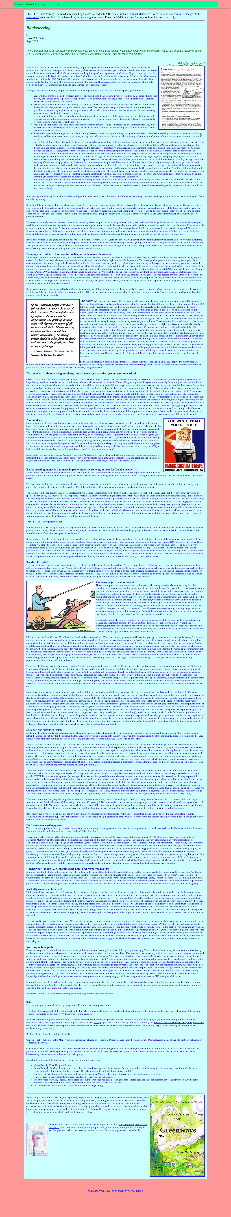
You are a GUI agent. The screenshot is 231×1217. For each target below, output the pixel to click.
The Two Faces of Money (46, 1079)
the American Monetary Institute (100, 1074)
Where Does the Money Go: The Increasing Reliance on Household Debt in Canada (83, 1039)
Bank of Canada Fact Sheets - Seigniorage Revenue (179, 1022)
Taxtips (97, 1022)
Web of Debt (40, 1065)
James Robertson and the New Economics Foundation (60, 1076)
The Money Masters (36, 1011)
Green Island (100, 1097)
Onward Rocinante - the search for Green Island (115, 1190)
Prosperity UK (77, 1071)
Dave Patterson (35, 38)
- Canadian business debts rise (56, 1034)
